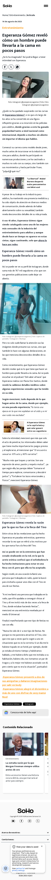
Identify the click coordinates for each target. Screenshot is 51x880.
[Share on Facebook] (4, 67)
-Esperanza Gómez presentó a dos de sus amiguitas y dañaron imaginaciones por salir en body (24, 681)
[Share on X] (11, 67)
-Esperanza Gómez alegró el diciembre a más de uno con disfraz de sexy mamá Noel (25, 693)
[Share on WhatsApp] (17, 67)
